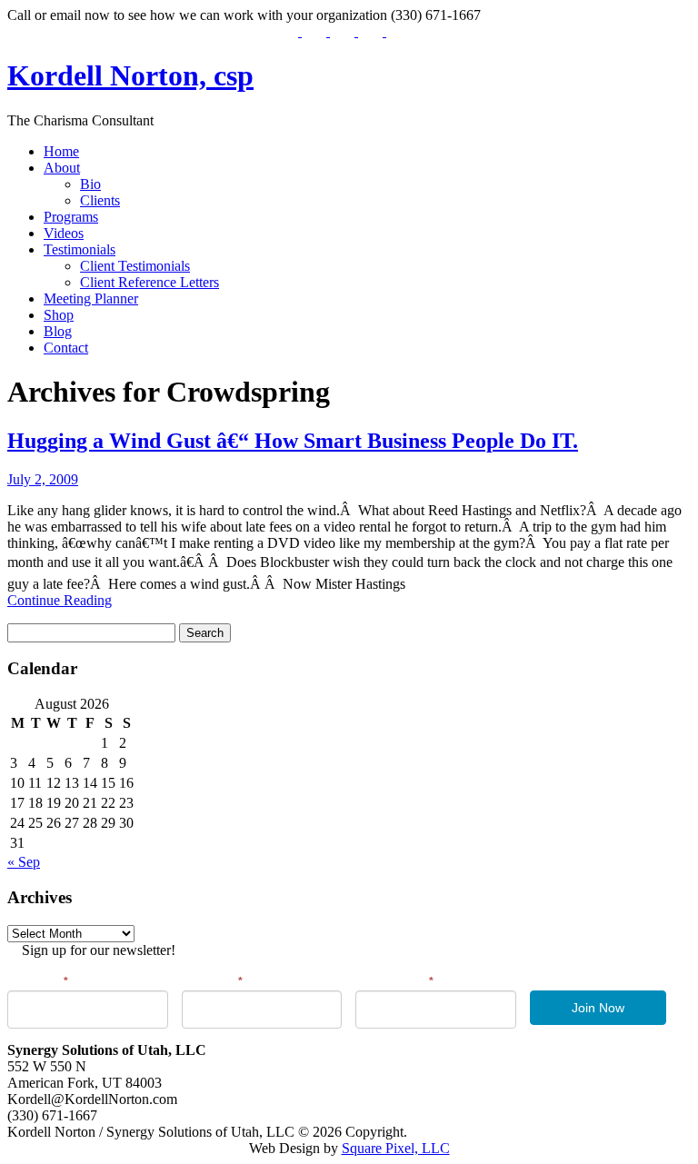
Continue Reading (59, 600)
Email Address (394, 981)
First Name (37, 981)
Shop (59, 315)
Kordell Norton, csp (130, 75)
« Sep (23, 862)
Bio (90, 184)
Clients (100, 200)
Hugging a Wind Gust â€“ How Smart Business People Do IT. (292, 441)
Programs (71, 216)
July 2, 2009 (42, 479)
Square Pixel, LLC (396, 1148)
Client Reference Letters (149, 282)
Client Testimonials (135, 266)
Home (61, 151)
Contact (66, 347)
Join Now (598, 1007)
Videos (64, 233)
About (62, 167)
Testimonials (79, 249)
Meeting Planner (91, 298)
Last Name (212, 981)
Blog (58, 331)
